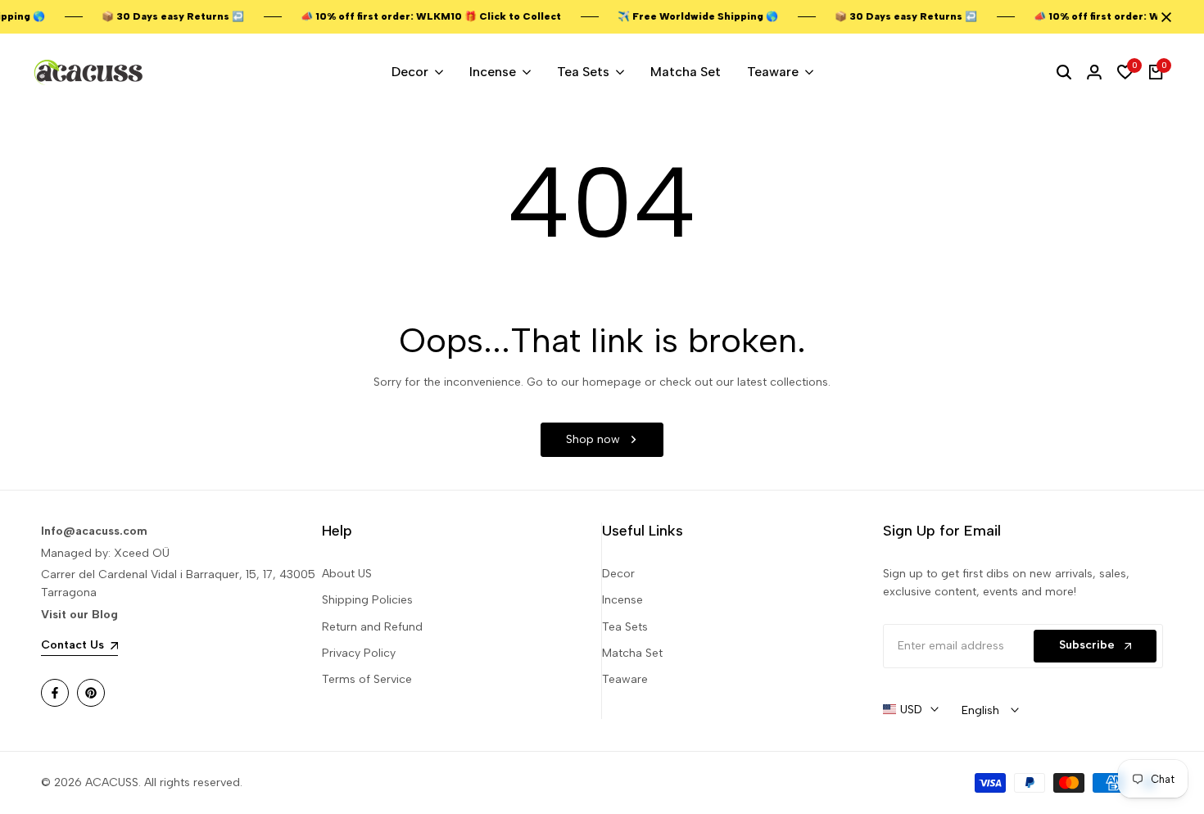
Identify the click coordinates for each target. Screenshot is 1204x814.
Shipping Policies (367, 600)
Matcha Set (632, 653)
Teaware (625, 679)
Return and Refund (372, 627)
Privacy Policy (359, 653)
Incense (622, 600)
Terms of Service (367, 679)
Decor (618, 574)
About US (347, 574)
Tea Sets (625, 627)
